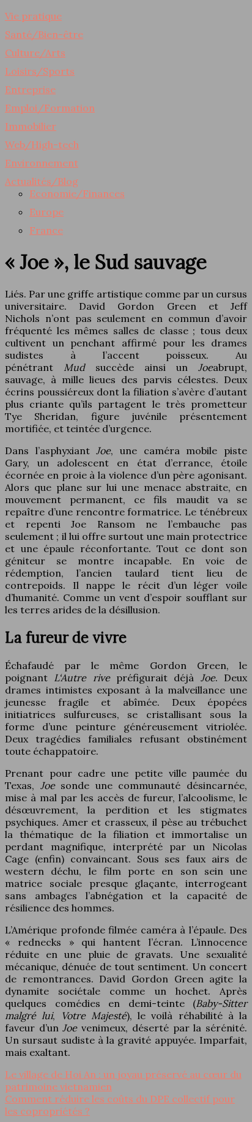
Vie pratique (33, 16)
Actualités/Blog (41, 181)
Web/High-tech (42, 144)
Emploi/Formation (50, 108)
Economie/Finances (77, 193)
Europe (46, 212)
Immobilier (30, 126)
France (46, 230)
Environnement (41, 163)
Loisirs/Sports (40, 71)
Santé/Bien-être (44, 34)
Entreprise (30, 89)
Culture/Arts (35, 53)
